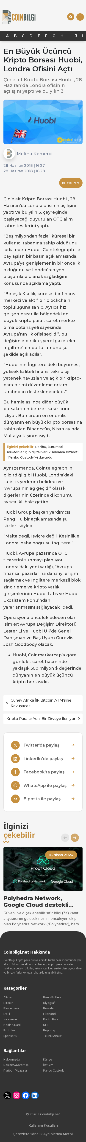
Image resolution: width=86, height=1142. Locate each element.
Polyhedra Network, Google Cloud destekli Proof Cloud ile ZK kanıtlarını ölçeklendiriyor (40, 901)
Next (73, 837)
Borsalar (49, 1008)
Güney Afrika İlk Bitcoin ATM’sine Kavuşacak (41, 703)
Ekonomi (49, 1014)
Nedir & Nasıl (12, 1025)
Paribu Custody (53, 1070)
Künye (47, 1059)
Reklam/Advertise (16, 1065)
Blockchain (11, 1008)
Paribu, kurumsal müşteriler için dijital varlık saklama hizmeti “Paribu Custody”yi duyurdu (42, 452)
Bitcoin (8, 1003)
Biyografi (49, 1003)
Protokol (9, 1030)
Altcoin (8, 997)
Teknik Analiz (52, 1036)
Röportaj (49, 1030)
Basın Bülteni (52, 997)
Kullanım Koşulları (43, 1125)
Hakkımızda (11, 1059)
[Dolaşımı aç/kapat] (80, 17)
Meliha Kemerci (35, 153)
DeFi (6, 1014)
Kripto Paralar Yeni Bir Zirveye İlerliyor (40, 719)
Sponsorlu (10, 1036)
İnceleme (10, 1019)
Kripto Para (71, 183)
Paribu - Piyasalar (15, 1070)
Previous (63, 837)
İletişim (48, 1065)
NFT (46, 1025)
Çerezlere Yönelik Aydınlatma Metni (43, 1134)
